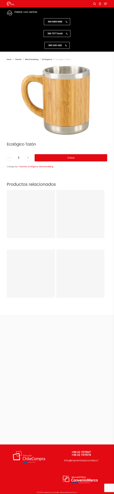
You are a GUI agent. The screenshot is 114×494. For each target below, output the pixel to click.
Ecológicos (47, 59)
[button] (105, 3)
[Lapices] (80, 274)
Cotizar (71, 158)
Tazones (23, 166)
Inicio (9, 59)
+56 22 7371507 (81, 452)
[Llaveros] (31, 214)
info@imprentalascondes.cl (81, 460)
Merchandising (32, 59)
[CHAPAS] (80, 214)
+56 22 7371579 (81, 455)
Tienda (18, 59)
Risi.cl (75, 492)
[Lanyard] (31, 274)
